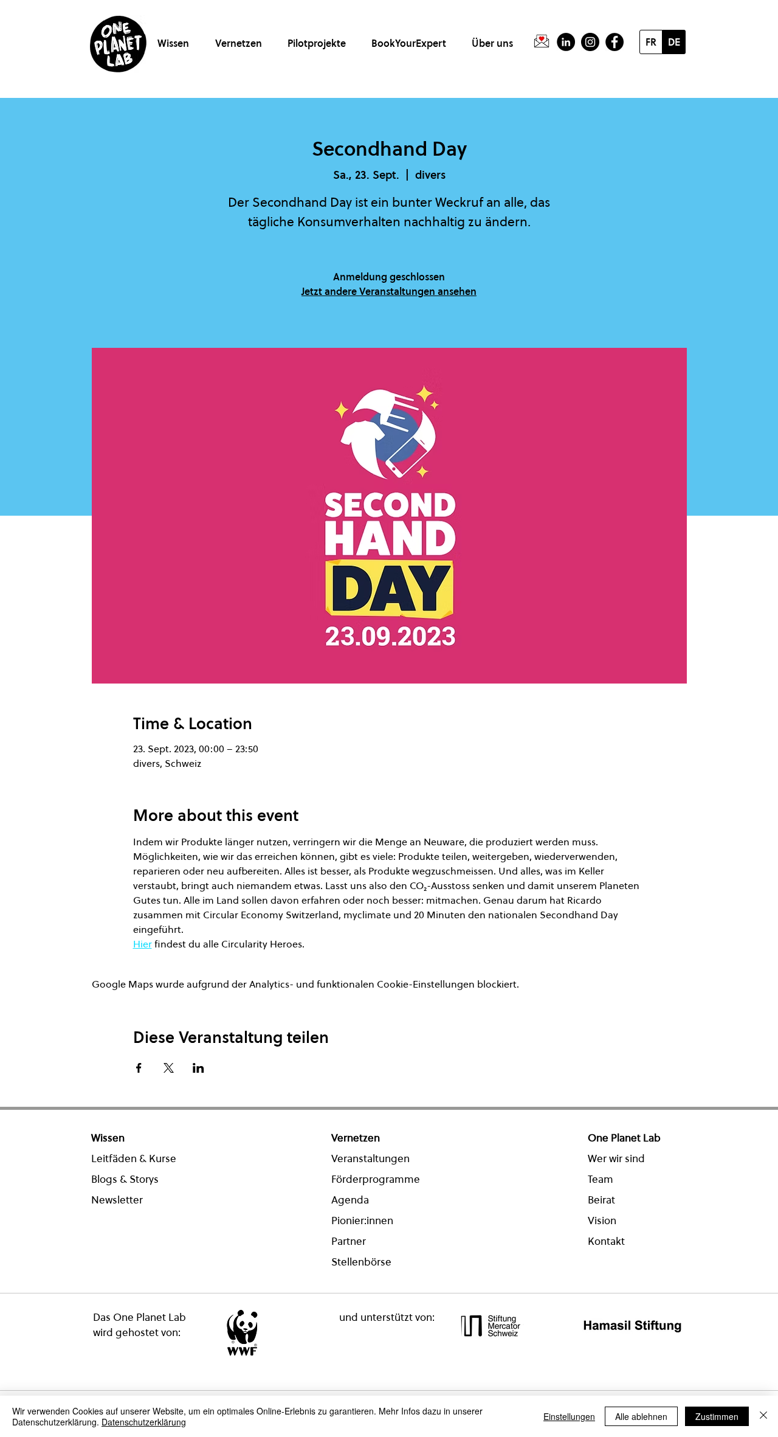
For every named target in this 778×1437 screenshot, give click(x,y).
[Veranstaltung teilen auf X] (168, 1068)
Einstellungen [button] (569, 1416)
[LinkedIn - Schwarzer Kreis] (566, 42)
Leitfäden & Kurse (133, 1158)
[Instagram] (590, 42)
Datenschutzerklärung (144, 1422)
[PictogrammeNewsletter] (541, 42)
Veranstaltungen (370, 1158)
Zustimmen (716, 1416)
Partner (348, 1241)
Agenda (350, 1200)
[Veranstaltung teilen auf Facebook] (139, 1068)
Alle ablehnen (641, 1416)
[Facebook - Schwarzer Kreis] (614, 42)
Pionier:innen (362, 1220)
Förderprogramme (375, 1179)
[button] (175, 38)
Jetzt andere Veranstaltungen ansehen (389, 291)
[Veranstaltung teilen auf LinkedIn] (198, 1068)
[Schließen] (763, 1416)
